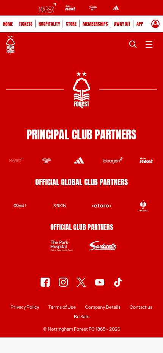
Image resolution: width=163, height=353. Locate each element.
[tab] (8, 24)
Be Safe (81, 316)
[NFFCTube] (99, 282)
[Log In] (155, 24)
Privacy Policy (25, 307)
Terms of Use (62, 307)
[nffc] (81, 282)
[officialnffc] (45, 282)
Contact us (141, 307)
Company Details (103, 307)
